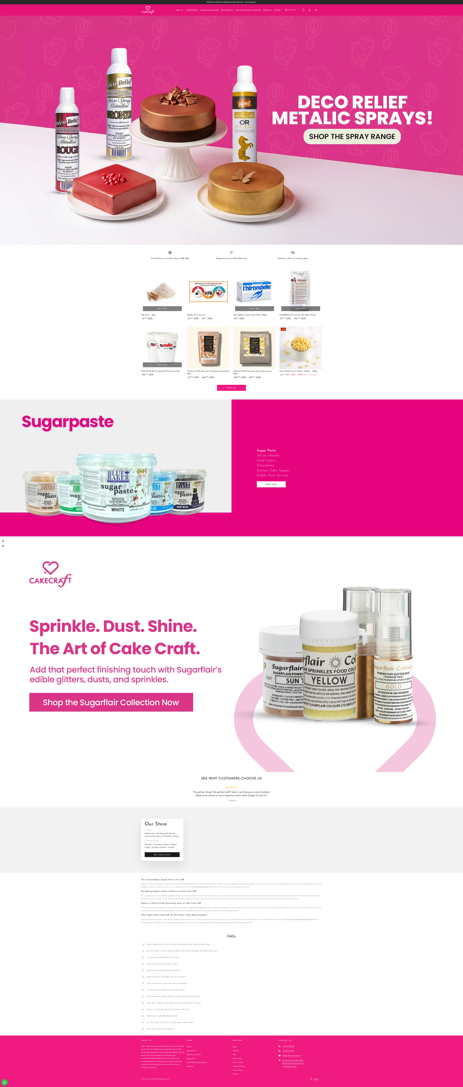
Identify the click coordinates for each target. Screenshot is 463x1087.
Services (190, 1066)
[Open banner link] (231, 124)
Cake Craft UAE (151, 1079)
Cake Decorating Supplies (197, 1062)
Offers (189, 1047)
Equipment (191, 1058)
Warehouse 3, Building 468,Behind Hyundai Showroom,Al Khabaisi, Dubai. (293, 1063)
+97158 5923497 (288, 1051)
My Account (237, 1058)
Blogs (235, 1047)
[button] (303, 10)
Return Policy (238, 1062)
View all (231, 388)
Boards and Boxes (194, 1054)
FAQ (234, 1054)
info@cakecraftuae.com (291, 1055)
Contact (236, 1051)
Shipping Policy (239, 1066)
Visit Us (235, 1074)
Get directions (162, 855)
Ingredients (191, 1051)
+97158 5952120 (288, 1046)
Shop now (271, 484)
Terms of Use (238, 1070)
